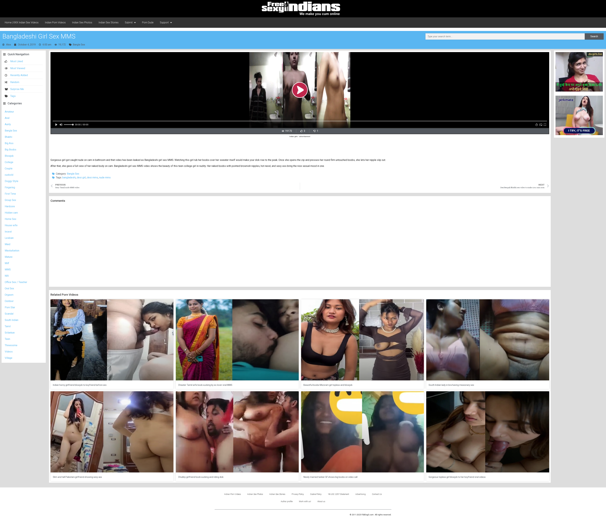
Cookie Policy (315, 494)
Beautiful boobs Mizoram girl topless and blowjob (327, 385)
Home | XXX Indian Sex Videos (22, 22)
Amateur (9, 111)
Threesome (11, 345)
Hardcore (10, 206)
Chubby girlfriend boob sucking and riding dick (200, 477)
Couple (8, 168)
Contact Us (377, 494)
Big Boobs (10, 149)
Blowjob (9, 155)
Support (164, 22)
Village (8, 357)
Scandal (9, 313)
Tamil (8, 326)
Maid (7, 244)
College (9, 162)
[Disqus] (299, 244)
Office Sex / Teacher (16, 282)
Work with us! (305, 501)
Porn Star (10, 307)
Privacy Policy (298, 494)
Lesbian (9, 237)
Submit (129, 22)
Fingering (10, 187)
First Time (10, 193)
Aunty (8, 124)
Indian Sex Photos (82, 22)
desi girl (81, 177)
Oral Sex (9, 288)
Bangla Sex (79, 44)
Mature (8, 256)
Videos (9, 351)
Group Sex (10, 200)
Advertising (360, 494)
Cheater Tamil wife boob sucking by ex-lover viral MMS (205, 385)
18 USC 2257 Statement (338, 494)
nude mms (105, 177)
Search (594, 36)
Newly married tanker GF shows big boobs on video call (330, 477)
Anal (7, 117)
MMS (8, 269)
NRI (7, 275)
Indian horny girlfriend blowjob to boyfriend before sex (80, 385)
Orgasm (9, 294)
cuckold (9, 174)
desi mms (92, 177)
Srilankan (10, 332)
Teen (7, 338)
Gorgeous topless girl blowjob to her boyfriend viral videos (457, 477)
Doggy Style (11, 181)
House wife (11, 225)
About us (321, 501)
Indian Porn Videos (55, 22)
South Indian (11, 320)
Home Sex (10, 219)
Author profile (287, 501)
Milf (7, 263)
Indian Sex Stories (108, 22)
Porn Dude (148, 22)
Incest (8, 231)
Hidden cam (11, 212)
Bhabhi (8, 136)
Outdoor (9, 301)
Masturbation (12, 250)
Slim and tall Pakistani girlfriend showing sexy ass (77, 477)
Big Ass (9, 143)
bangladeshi (69, 177)
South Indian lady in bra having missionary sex (451, 385)
